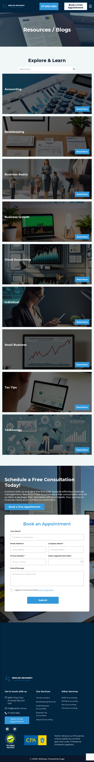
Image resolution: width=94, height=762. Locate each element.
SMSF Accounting (69, 698)
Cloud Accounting (69, 708)
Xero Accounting (69, 705)
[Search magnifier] (74, 69)
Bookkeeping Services (46, 702)
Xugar (62, 759)
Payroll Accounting (44, 719)
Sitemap (42, 759)
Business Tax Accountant (41, 714)
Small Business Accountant (42, 707)
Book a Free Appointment (75, 6)
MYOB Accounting (70, 701)
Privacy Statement (45, 590)
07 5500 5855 (49, 6)
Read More (82, 109)
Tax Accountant (43, 698)
